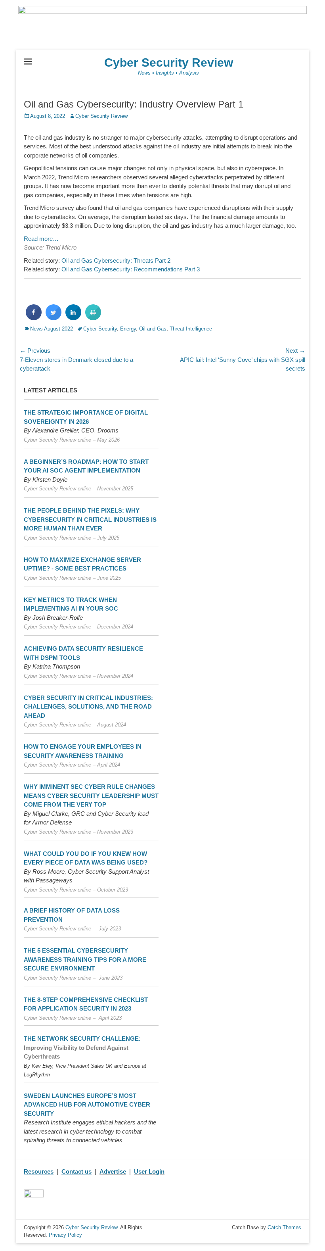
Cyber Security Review (168, 62)
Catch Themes (284, 1227)
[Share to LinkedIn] (73, 318)
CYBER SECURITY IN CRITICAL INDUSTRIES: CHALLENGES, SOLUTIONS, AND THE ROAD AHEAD (88, 706)
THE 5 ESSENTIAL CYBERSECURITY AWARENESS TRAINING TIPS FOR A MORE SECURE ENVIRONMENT (85, 959)
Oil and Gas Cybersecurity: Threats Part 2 (115, 260)
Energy (128, 329)
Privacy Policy (65, 1235)
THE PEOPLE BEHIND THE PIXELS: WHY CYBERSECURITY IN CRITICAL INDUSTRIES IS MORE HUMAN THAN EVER (90, 519)
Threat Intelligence (191, 329)
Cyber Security (100, 329)
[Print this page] (93, 318)
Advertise (112, 1171)
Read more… (41, 238)
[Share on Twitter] (53, 318)
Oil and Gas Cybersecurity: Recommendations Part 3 (130, 269)
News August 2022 (51, 329)
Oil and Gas (152, 329)
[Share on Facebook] (34, 318)
